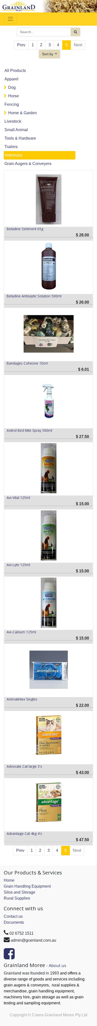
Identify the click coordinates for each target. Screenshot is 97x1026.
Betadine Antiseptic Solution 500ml (34, 296)
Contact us (13, 916)
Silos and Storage (19, 892)
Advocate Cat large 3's (24, 766)
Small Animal (16, 130)
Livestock (12, 121)
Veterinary (13, 155)
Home (9, 880)
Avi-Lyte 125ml (18, 565)
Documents (14, 922)
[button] (49, 54)
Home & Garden (22, 113)
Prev (21, 45)
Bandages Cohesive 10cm (27, 363)
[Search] (75, 32)
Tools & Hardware (20, 138)
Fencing (11, 104)
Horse (13, 96)
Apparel (11, 79)
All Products (15, 70)
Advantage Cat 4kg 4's (24, 834)
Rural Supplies (17, 898)
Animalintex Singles (22, 699)
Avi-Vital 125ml (18, 498)
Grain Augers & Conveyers (27, 164)
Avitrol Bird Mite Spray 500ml (29, 430)
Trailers (11, 147)
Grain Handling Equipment (27, 886)
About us (57, 965)
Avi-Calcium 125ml (21, 632)
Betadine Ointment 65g (25, 229)
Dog (12, 87)
